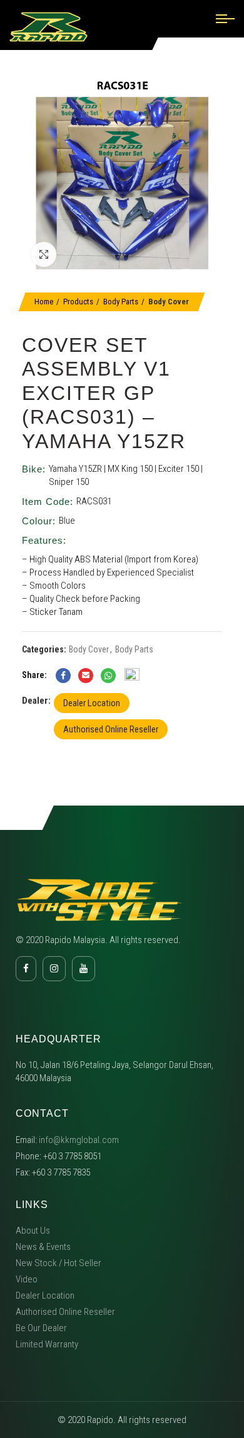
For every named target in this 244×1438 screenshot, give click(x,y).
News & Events (43, 1246)
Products (78, 301)
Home (43, 301)
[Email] (85, 675)
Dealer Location (91, 703)
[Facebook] (63, 675)
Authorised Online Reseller (110, 729)
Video (27, 1279)
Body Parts (120, 301)
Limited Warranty (47, 1344)
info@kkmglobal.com (79, 1140)
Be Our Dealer (41, 1328)
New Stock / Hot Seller (58, 1263)
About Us (33, 1230)
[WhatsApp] (108, 675)
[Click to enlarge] (43, 254)
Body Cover (168, 301)
